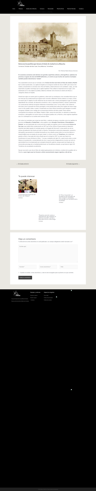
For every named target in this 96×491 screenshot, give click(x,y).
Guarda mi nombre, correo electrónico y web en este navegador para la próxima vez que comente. (47, 272)
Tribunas (21, 9)
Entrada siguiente (73, 164)
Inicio (14, 9)
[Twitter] (61, 295)
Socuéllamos (42, 66)
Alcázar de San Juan (31, 66)
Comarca (42, 9)
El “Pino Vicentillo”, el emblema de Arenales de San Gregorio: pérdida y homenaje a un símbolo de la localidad (68, 197)
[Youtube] (64, 295)
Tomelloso (50, 66)
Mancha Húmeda (71, 9)
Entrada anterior (22, 164)
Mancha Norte (60, 9)
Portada (13, 12)
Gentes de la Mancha (31, 9)
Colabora (81, 9)
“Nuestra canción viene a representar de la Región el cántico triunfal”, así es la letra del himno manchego (47, 217)
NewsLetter (50, 9)
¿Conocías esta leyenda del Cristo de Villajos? (27, 195)
